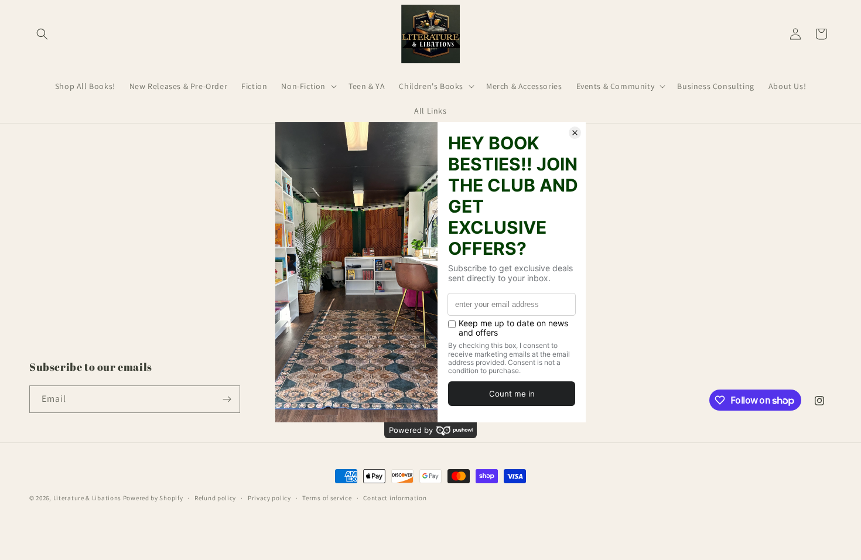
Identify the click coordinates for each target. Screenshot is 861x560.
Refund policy (215, 498)
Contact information (394, 498)
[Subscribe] (227, 399)
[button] (42, 34)
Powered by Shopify (153, 498)
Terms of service (326, 498)
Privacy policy (269, 498)
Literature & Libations (87, 498)
